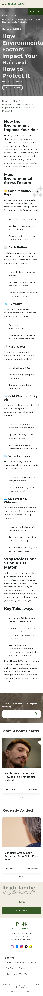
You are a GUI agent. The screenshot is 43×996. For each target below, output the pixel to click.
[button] (40, 4)
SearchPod (22, 987)
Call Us (21, 902)
